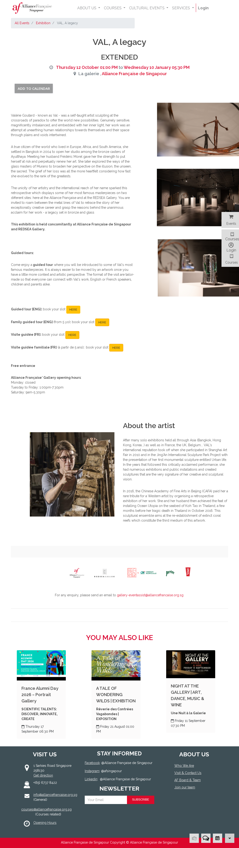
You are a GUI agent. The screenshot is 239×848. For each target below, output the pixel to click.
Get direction (43, 775)
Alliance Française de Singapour (134, 73)
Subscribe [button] (140, 799)
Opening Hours (44, 823)
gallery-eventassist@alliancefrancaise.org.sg (150, 595)
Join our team (184, 787)
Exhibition (43, 23)
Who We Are (184, 766)
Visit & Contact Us (187, 773)
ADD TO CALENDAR (34, 88)
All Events (22, 23)
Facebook (92, 763)
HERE (73, 309)
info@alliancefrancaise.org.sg (55, 795)
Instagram (92, 771)
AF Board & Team (187, 780)
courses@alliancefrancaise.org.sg (46, 809)
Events (231, 223)
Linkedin (91, 779)
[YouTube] (191, 804)
